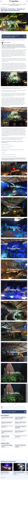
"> (10, 36)
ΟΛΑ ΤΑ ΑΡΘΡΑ (3, 440)
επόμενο (26, 264)
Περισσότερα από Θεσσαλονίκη (8, 461)
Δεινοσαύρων (13, 44)
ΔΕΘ (7, 46)
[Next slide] (15, 404)
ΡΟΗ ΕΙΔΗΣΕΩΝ (5, 415)
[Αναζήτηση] (27, 1)
